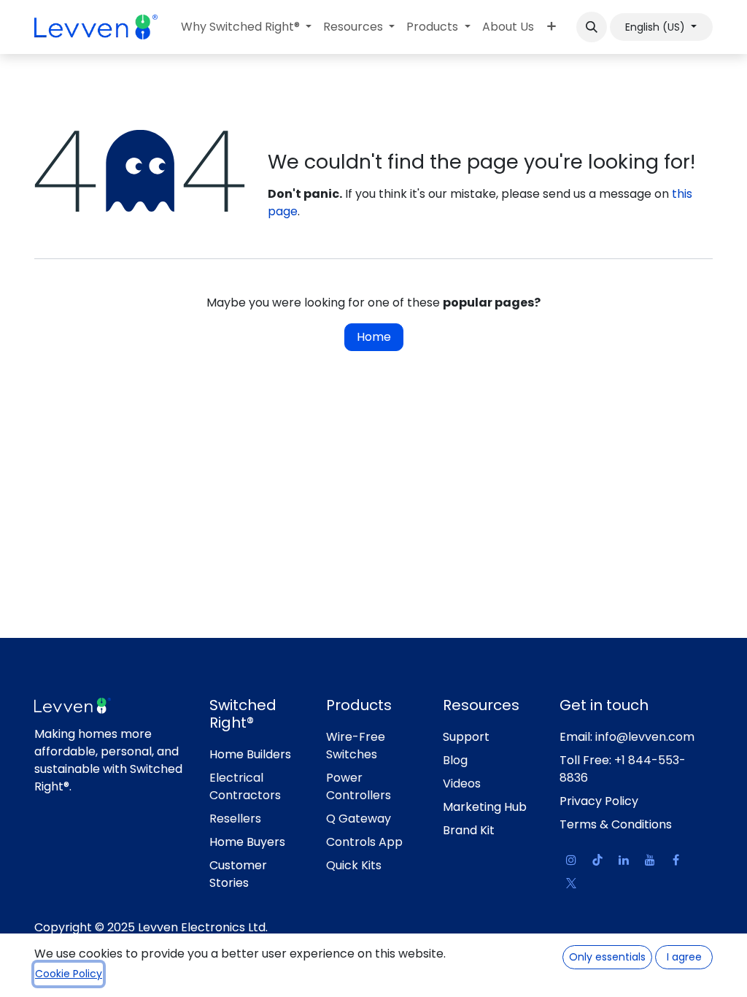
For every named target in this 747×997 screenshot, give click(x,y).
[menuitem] (246, 27)
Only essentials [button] (607, 957)
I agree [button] (684, 957)
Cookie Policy (68, 973)
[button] (591, 27)
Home (374, 336)
